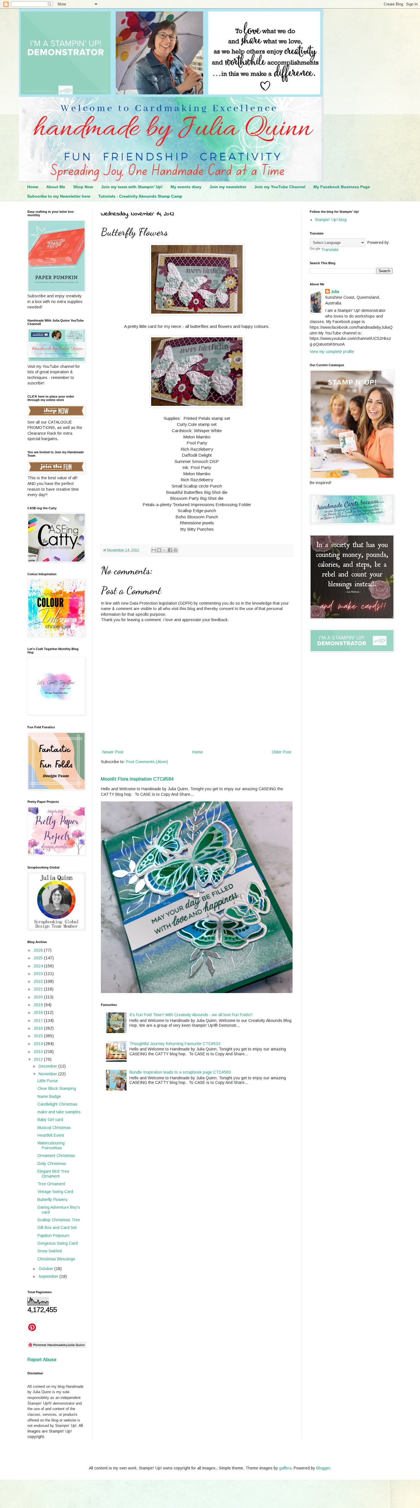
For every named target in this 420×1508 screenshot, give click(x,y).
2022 (39, 981)
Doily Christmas (51, 1163)
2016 (39, 1028)
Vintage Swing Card (55, 1191)
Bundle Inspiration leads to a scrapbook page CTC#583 (180, 1072)
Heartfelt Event (50, 1135)
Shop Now (83, 187)
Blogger (323, 1468)
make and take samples (59, 1112)
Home (32, 187)
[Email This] (154, 550)
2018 (39, 1012)
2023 (39, 973)
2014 (39, 1043)
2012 (39, 1059)
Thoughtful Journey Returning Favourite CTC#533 (174, 1043)
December (48, 1066)
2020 (39, 997)
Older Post (281, 752)
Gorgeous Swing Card (57, 1243)
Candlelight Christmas (57, 1104)
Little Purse (47, 1080)
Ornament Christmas (56, 1155)
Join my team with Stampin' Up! (132, 187)
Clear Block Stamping (56, 1088)
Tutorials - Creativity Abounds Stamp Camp (140, 196)
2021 (39, 989)
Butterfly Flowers (52, 1199)
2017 (39, 1020)
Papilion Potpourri (53, 1235)
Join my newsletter (227, 187)
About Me (55, 187)
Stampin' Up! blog (331, 219)
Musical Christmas (54, 1127)
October (46, 1268)
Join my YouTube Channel (279, 187)
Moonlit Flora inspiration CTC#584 (137, 778)
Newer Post (112, 752)
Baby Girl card (50, 1119)
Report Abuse (41, 1359)
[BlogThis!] (159, 550)
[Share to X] (164, 550)
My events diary (186, 187)
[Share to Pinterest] (175, 550)
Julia (335, 291)
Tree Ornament (51, 1184)
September (49, 1276)
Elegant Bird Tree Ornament (53, 1173)
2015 (39, 1036)
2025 (39, 958)
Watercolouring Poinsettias (51, 1145)
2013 (39, 1051)
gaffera (285, 1468)
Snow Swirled (49, 1251)
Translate (330, 249)
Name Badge (49, 1096)
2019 (39, 1004)
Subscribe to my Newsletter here (58, 196)
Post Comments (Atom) (147, 761)
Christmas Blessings (56, 1259)
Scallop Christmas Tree (58, 1220)
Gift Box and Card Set (57, 1227)
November (48, 1074)
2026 (39, 950)
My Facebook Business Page (341, 187)
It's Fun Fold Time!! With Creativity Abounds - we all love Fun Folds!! (190, 1014)
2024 (39, 966)
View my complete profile (332, 351)
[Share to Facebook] (170, 550)
